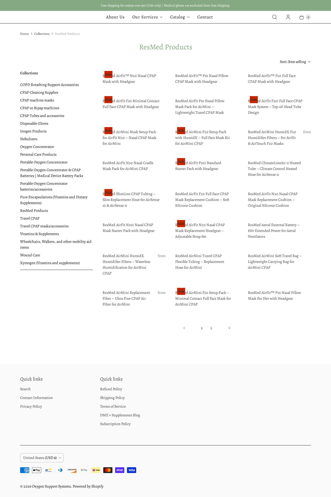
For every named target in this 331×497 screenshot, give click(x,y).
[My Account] (288, 17)
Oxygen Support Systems (51, 486)
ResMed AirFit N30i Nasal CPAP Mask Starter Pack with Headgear (128, 227)
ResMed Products (34, 210)
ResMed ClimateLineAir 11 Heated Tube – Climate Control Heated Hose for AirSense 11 (274, 168)
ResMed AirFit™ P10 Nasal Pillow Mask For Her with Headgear (274, 295)
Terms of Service (113, 406)
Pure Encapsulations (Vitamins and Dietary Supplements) (53, 200)
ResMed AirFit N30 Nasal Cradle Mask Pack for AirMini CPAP (127, 165)
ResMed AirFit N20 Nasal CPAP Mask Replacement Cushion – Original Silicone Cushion (273, 199)
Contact (205, 17)
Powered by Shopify (88, 486)
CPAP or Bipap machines (39, 108)
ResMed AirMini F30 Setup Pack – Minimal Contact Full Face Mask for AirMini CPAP (203, 298)
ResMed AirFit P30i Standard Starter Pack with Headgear (198, 165)
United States (40, 457)
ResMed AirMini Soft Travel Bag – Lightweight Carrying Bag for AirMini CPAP (275, 261)
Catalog (177, 17)
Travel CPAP (29, 218)
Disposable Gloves (34, 123)
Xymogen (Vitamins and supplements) (50, 263)
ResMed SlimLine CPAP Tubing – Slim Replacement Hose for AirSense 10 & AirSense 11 (130, 199)
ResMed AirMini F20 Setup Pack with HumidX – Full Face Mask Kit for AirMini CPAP (202, 137)
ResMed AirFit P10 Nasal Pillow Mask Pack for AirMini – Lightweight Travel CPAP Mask (199, 106)
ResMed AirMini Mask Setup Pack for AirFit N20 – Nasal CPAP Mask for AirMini (129, 137)
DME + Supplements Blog (120, 415)
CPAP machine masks (37, 100)
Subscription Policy (115, 424)
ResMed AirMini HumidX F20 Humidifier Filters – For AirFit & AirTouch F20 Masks (272, 137)
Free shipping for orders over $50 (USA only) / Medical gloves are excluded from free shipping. (165, 5)
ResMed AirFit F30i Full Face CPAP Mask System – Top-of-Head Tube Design (275, 106)
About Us (115, 17)
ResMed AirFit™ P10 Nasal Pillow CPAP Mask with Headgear (201, 78)
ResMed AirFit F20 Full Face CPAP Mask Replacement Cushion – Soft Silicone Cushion (202, 199)
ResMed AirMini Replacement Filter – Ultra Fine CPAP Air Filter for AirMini (126, 298)
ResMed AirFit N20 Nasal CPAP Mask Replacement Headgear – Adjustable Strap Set (200, 230)
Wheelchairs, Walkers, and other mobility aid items (56, 244)
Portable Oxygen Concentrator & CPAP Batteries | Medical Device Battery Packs (51, 172)
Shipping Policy (112, 397)
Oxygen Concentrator (37, 146)
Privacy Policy (31, 406)
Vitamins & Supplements (39, 234)
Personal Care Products (38, 154)
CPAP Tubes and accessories (42, 115)
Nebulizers (28, 139)
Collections (42, 33)
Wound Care (30, 255)
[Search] (274, 17)
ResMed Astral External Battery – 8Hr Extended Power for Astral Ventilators (274, 230)
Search (25, 389)
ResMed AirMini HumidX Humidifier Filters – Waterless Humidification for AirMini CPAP (126, 264)
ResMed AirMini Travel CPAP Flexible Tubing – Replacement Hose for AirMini (199, 261)
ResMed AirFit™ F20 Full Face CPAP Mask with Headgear (272, 78)
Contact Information (36, 397)
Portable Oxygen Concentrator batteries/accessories (44, 186)
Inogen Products (33, 131)
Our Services (145, 17)
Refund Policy (111, 389)
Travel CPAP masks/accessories (44, 226)
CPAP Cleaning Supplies (39, 92)
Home (24, 33)
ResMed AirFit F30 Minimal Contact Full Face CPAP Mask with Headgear (130, 103)
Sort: (293, 61)
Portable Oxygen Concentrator (44, 162)
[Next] (229, 328)
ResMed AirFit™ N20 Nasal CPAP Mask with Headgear (129, 78)
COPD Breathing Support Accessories (49, 84)
